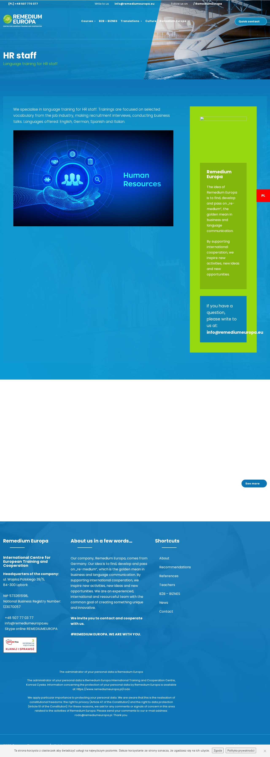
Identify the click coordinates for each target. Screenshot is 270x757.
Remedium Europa (173, 21)
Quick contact (249, 21)
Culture (150, 21)
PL (263, 195)
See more (252, 483)
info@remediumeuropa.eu (134, 3)
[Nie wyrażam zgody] (265, 751)
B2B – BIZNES (108, 21)
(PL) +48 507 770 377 (23, 3)
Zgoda (218, 750)
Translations (130, 21)
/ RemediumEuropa (207, 3)
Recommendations (175, 567)
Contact (166, 611)
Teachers (167, 584)
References (168, 576)
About (164, 558)
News (163, 602)
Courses (87, 21)
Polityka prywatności (240, 750)
